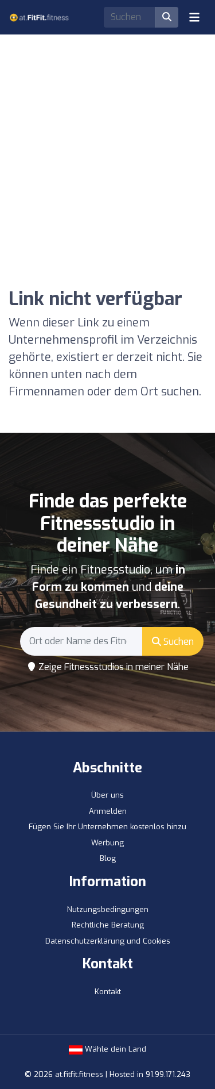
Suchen (177, 642)
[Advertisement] (107, 142)
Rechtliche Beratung (108, 925)
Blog (108, 858)
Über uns (107, 795)
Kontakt (108, 991)
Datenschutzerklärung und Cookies (107, 941)
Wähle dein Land (114, 1049)
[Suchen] (166, 17)
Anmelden (108, 811)
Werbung (107, 843)
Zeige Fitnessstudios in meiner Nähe (112, 667)
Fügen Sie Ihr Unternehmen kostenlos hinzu (107, 827)
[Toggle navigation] (194, 17)
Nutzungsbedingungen (107, 909)
